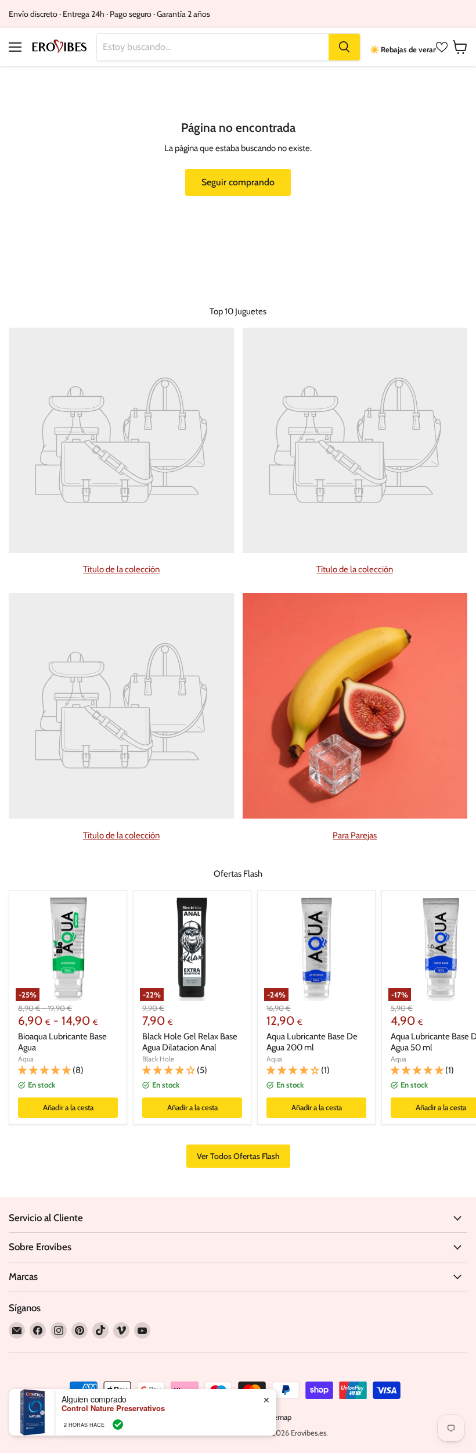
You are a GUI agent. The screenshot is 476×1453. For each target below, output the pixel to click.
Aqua (26, 1058)
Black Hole (158, 1058)
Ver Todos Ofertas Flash (238, 1156)
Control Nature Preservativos (113, 1408)
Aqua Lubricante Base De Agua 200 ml (312, 1042)
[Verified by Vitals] (118, 1424)
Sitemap (278, 1417)
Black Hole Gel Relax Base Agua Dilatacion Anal (189, 1042)
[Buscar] (344, 47)
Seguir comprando (238, 182)
